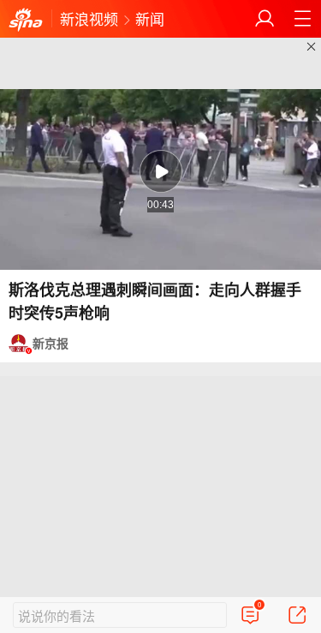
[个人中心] (264, 19)
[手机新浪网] (26, 20)
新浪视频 (89, 18)
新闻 (149, 18)
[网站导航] (302, 19)
